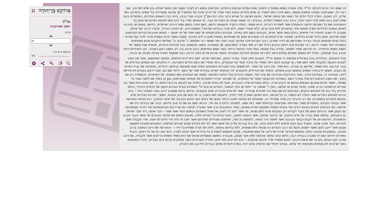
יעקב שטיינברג (60, 26)
